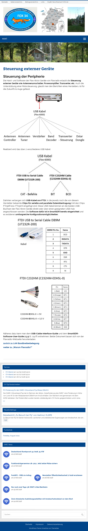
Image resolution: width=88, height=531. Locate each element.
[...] (6, 420)
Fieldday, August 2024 (11, 436)
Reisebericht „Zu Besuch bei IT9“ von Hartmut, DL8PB (27, 415)
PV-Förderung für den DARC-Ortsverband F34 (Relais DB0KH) (26, 390)
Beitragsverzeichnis (31, 2)
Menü (4, 39)
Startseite (5, 2)
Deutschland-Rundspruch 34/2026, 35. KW (27, 452)
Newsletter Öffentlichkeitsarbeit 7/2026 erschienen (62, 475)
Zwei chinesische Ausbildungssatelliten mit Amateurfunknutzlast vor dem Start (42, 499)
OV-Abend (9, 372)
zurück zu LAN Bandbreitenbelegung (21, 343)
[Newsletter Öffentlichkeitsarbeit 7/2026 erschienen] (37, 480)
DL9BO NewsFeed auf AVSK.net (57, 2)
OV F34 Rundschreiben (12, 384)
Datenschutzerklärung (55, 524)
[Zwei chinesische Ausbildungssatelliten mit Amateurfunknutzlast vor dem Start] (6, 504)
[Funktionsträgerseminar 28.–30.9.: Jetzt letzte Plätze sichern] (6, 469)
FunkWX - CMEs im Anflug (21, 475)
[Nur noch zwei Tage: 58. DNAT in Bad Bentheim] (6, 492)
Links (42, 2)
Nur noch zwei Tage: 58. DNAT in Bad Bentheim (29, 487)
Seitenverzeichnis (16, 2)
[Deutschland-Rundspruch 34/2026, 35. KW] (6, 457)
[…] (4, 401)
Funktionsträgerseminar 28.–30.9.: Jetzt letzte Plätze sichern (34, 463)
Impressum (40, 524)
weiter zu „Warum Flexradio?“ (17, 347)
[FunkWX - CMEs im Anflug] (6, 480)
